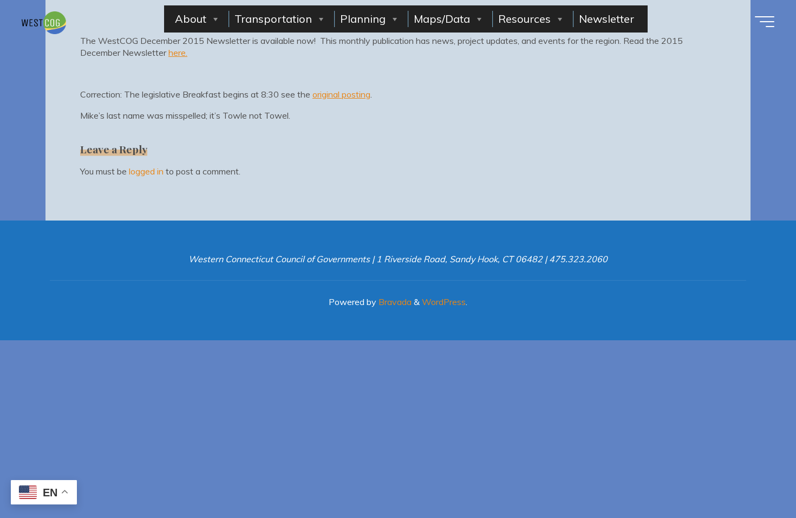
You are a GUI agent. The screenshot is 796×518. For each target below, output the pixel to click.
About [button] (190, 18)
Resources (524, 18)
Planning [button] (363, 18)
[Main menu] (764, 21)
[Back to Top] (754, 476)
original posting (341, 94)
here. (177, 52)
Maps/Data (442, 18)
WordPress (444, 301)
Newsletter (606, 18)
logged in (146, 171)
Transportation (273, 18)
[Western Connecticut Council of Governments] (44, 21)
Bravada (394, 301)
